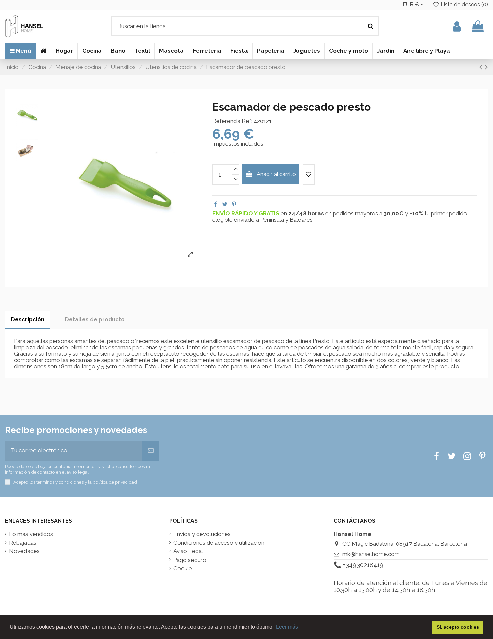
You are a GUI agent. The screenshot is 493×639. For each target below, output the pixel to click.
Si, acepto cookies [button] (458, 627)
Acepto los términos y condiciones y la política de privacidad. (75, 482)
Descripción (27, 319)
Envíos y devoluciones (202, 534)
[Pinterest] (234, 204)
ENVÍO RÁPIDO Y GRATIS (246, 213)
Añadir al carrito (276, 174)
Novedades (24, 551)
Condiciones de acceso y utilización (218, 543)
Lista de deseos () (463, 4)
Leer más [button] (287, 627)
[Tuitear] (224, 204)
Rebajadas (22, 543)
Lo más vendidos (31, 534)
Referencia (226, 121)
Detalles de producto (95, 319)
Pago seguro (189, 560)
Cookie (182, 568)
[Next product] (486, 67)
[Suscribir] (150, 451)
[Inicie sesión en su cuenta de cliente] (456, 26)
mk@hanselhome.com (371, 554)
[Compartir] (215, 204)
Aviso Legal (188, 551)
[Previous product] (482, 67)
